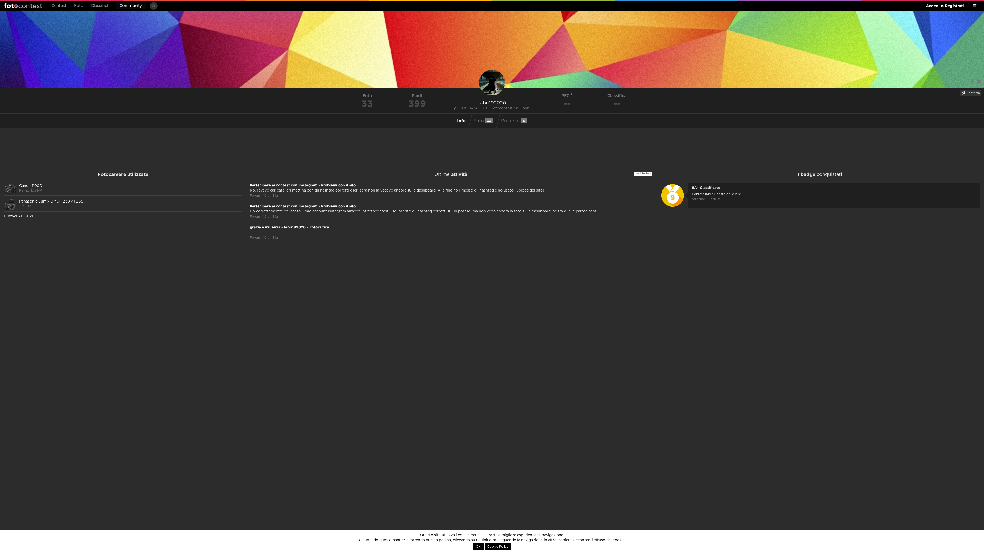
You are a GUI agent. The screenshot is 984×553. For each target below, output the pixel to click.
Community (130, 6)
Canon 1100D (30, 186)
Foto (78, 6)
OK (478, 546)
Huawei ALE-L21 (18, 216)
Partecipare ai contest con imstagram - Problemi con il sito (303, 185)
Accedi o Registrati (945, 6)
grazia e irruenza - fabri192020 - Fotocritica (289, 227)
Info (461, 120)
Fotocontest (23, 5)
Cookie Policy (497, 546)
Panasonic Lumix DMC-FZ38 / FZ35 (51, 201)
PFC (566, 95)
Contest (58, 6)
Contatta (972, 93)
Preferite (513, 121)
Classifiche (101, 6)
